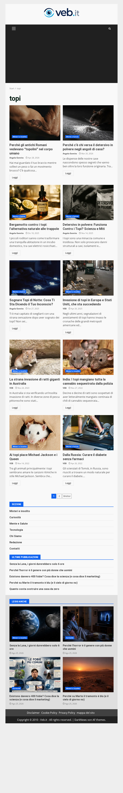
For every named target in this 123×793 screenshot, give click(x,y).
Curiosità (15, 517)
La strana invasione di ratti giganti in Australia (34, 357)
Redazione (15, 542)
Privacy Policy (67, 713)
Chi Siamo (15, 536)
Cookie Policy (49, 713)
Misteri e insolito (20, 137)
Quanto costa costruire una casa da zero (34, 589)
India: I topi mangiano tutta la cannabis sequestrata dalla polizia (88, 357)
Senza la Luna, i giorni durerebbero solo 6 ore (36, 564)
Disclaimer (33, 713)
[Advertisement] (61, 59)
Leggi (15, 177)
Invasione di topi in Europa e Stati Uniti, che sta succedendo (88, 278)
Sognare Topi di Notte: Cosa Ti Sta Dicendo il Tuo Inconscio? (34, 278)
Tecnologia (16, 529)
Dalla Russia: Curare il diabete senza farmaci (88, 432)
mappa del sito (86, 713)
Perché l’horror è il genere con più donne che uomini (40, 570)
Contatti (14, 548)
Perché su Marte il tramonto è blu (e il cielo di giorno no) (43, 582)
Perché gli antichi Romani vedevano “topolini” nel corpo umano (34, 122)
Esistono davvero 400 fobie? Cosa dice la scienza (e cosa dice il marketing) (54, 576)
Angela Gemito (16, 157)
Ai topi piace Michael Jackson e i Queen (34, 432)
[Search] (110, 28)
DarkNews (80, 720)
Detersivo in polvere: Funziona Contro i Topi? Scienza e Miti (88, 202)
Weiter (67, 496)
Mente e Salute (72, 137)
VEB (64, 308)
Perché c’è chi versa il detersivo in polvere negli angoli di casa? (88, 122)
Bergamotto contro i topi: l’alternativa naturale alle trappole (34, 202)
